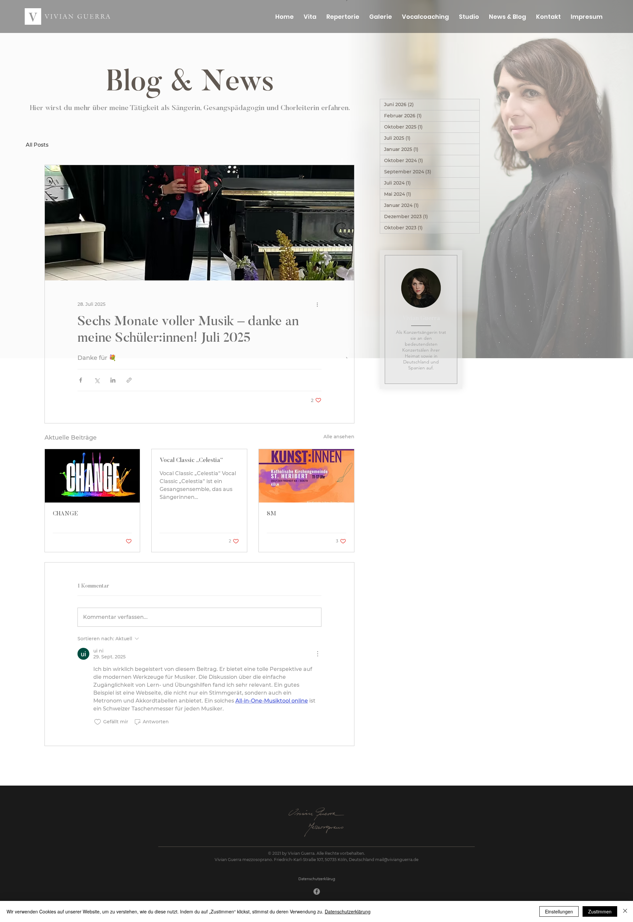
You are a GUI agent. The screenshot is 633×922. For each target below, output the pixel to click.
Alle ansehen (338, 437)
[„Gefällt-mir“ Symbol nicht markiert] (97, 722)
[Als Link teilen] (129, 380)
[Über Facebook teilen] (80, 380)
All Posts (37, 145)
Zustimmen (600, 911)
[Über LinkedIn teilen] (113, 380)
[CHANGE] (92, 476)
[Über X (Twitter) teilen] (97, 380)
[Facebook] (316, 891)
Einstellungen (559, 911)
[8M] (306, 476)
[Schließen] (625, 911)
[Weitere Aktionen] (317, 304)
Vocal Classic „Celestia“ (191, 461)
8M (271, 514)
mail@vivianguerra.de (396, 859)
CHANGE (65, 514)
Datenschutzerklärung (348, 911)
